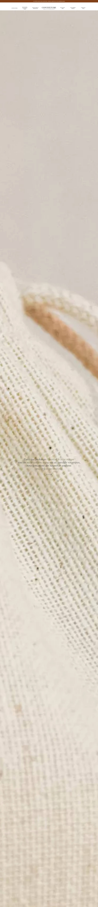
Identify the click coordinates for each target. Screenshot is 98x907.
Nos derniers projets (72, 8)
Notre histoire (14, 8)
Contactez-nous (83, 8)
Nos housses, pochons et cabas (25, 8)
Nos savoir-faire (62, 8)
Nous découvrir (49, 474)
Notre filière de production (35, 8)
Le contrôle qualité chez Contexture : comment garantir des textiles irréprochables (49, 1)
